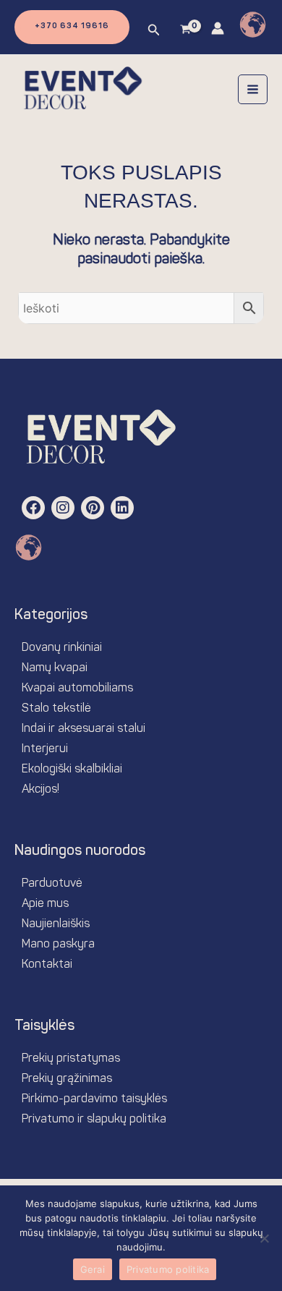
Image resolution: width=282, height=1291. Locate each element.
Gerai (92, 1269)
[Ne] (264, 1238)
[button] (71, 27)
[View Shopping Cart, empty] (186, 30)
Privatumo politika (168, 1269)
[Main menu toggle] (253, 89)
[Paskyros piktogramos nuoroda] (217, 28)
